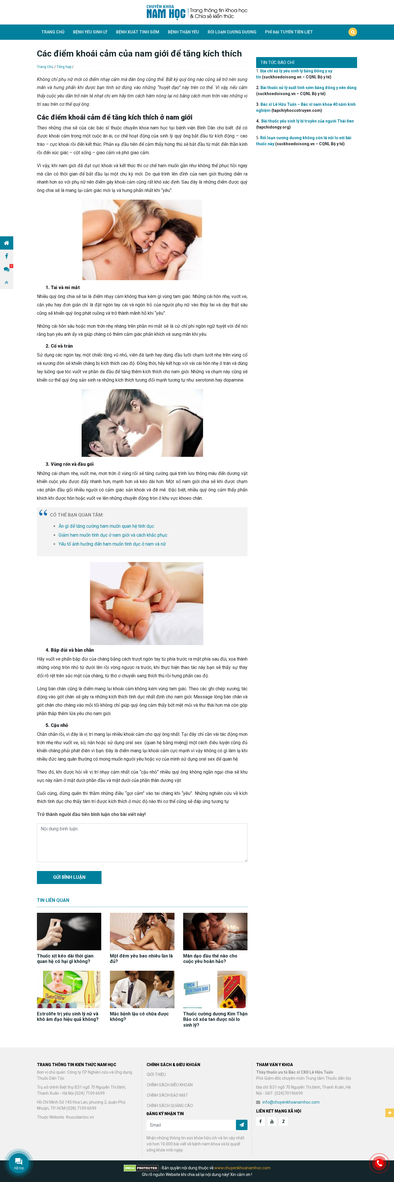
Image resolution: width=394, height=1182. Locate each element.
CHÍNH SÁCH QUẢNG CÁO (170, 1105)
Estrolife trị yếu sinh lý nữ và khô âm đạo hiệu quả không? (68, 1016)
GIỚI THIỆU (156, 1074)
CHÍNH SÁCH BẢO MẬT (167, 1095)
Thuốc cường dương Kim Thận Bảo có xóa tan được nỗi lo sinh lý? (215, 1019)
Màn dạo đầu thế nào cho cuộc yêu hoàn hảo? (210, 958)
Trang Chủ (45, 67)
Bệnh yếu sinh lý (90, 32)
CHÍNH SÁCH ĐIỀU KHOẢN (170, 1085)
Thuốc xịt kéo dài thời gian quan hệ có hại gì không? (65, 958)
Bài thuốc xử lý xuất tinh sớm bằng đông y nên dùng (308, 87)
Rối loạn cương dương (232, 32)
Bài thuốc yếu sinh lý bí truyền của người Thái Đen (307, 121)
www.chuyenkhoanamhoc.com (242, 1167)
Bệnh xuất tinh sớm (137, 32)
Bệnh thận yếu (183, 32)
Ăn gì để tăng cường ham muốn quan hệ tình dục (106, 526)
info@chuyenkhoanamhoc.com (291, 1102)
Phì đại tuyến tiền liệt (289, 32)
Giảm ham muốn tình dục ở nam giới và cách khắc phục (113, 535)
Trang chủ (52, 32)
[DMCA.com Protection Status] (142, 1167)
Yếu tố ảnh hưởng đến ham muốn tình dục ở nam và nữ (112, 544)
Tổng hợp (64, 67)
